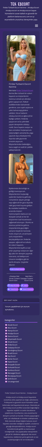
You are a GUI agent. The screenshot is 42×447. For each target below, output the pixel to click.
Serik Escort (12, 379)
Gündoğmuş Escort (15, 350)
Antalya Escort (13, 333)
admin (26, 285)
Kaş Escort (12, 356)
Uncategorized (13, 381)
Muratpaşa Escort (14, 376)
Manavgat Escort (14, 373)
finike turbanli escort (17, 269)
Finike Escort (14, 289)
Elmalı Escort (13, 342)
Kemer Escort (13, 359)
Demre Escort (13, 336)
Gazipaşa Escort (14, 347)
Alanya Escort (13, 331)
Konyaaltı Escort (14, 364)
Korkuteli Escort (14, 367)
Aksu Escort (12, 328)
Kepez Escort (13, 362)
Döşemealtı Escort (15, 339)
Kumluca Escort (14, 370)
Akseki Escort (13, 325)
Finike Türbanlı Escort (25, 90)
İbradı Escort (12, 353)
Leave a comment (28, 289)
